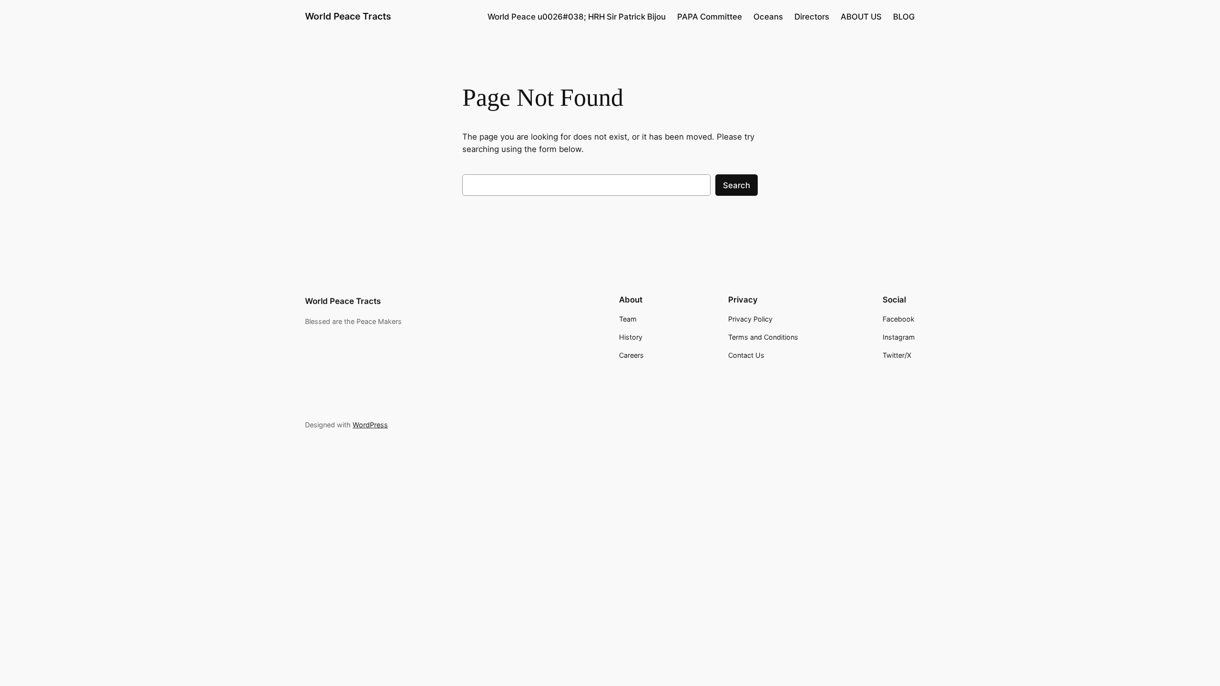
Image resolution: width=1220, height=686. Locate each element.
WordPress (370, 425)
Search (736, 185)
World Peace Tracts (348, 16)
